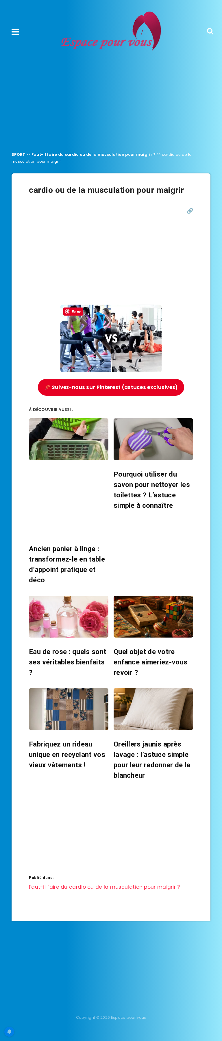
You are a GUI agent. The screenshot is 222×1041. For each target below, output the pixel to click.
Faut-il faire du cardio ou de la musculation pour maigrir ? (94, 154)
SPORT (18, 154)
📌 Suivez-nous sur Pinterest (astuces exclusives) (110, 387)
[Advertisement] (111, 99)
